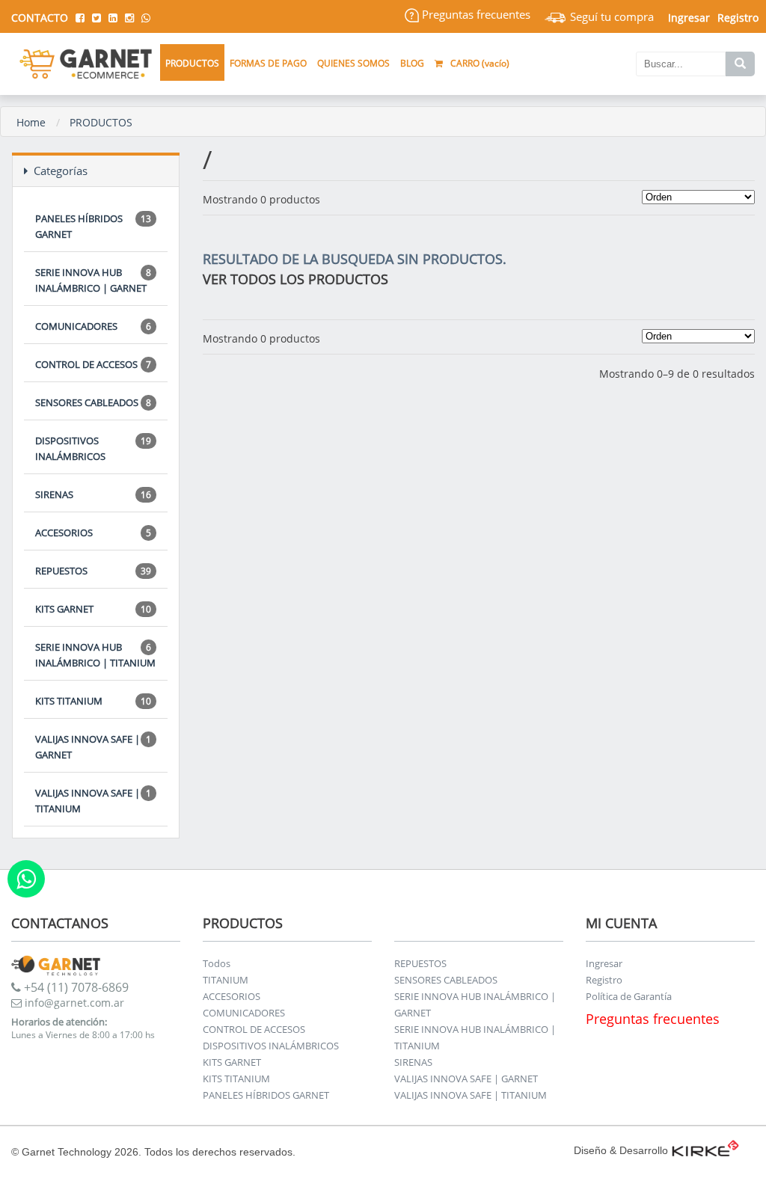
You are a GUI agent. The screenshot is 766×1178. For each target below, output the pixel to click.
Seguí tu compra (610, 16)
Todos (216, 963)
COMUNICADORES (93, 326)
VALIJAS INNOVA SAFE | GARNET (93, 746)
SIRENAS (93, 494)
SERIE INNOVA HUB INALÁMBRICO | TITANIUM (95, 654)
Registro (738, 17)
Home (31, 122)
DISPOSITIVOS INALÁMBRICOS (93, 448)
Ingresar (604, 963)
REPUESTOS (93, 570)
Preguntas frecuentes (474, 14)
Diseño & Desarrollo (621, 1150)
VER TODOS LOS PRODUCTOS (295, 279)
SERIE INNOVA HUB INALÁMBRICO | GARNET (93, 280)
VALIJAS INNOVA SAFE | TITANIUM (93, 800)
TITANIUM (225, 980)
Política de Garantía (629, 996)
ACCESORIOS (93, 532)
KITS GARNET (93, 609)
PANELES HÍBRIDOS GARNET (93, 226)
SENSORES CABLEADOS (93, 402)
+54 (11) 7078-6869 (75, 987)
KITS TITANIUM (93, 701)
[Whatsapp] (26, 879)
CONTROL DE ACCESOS (93, 364)
